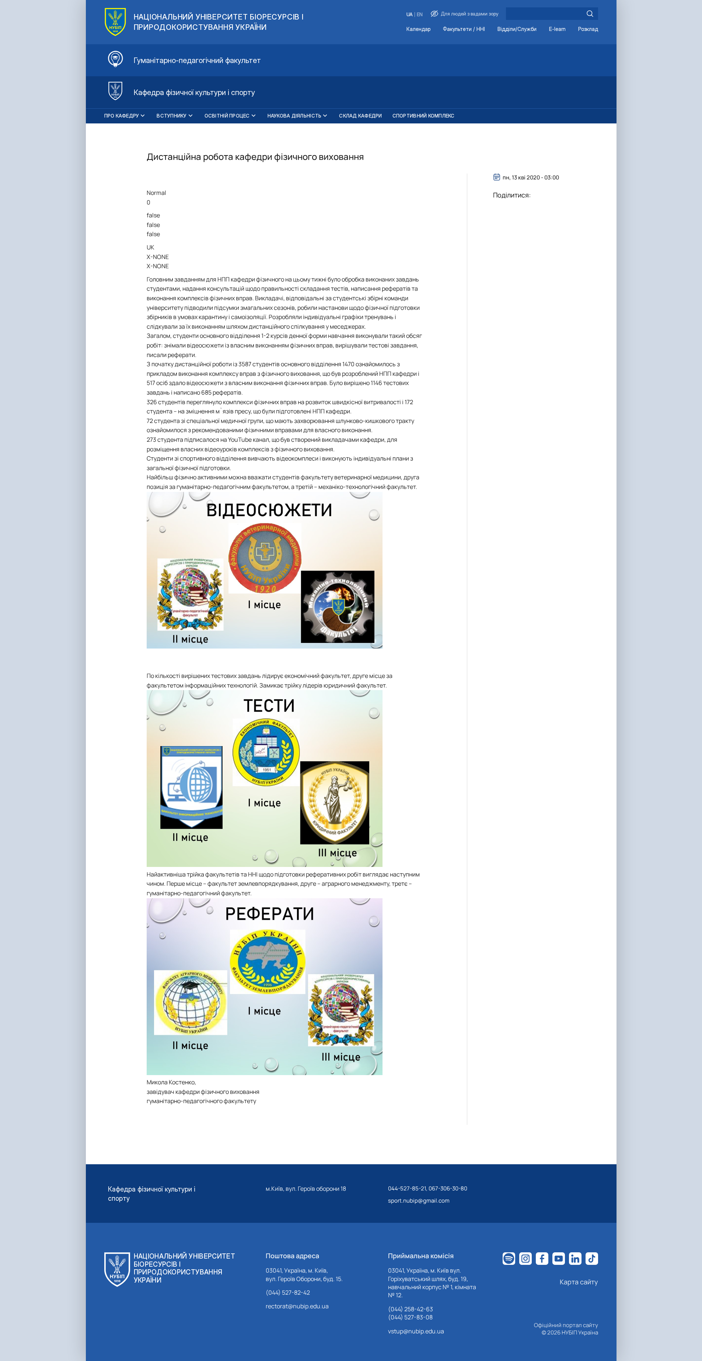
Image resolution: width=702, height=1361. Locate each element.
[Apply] (590, 13)
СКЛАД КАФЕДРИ (360, 116)
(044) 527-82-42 (288, 1292)
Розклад (588, 29)
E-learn (557, 29)
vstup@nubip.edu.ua (416, 1331)
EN (420, 14)
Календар (418, 29)
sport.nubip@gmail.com (419, 1200)
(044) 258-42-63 (410, 1309)
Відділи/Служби (517, 29)
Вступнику (171, 116)
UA (409, 14)
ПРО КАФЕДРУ (121, 116)
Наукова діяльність (295, 116)
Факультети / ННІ (464, 29)
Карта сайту (579, 1281)
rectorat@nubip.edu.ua (297, 1306)
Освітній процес (227, 116)
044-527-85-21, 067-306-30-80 (427, 1188)
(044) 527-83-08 (410, 1317)
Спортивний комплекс (423, 116)
